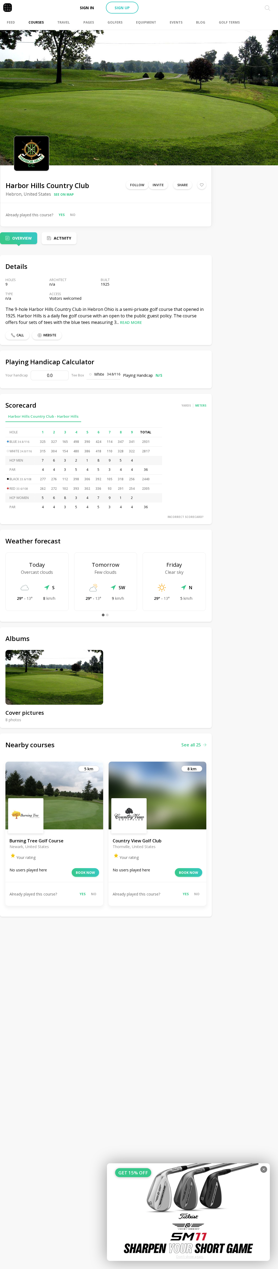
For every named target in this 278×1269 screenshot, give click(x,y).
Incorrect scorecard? (186, 517)
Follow (137, 185)
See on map (64, 194)
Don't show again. (190, 1256)
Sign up (122, 7)
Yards (186, 405)
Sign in (87, 7)
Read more (131, 322)
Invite (158, 185)
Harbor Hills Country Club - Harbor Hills (43, 416)
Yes (62, 214)
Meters (200, 405)
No (72, 214)
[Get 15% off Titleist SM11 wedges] (188, 1212)
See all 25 (191, 745)
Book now (85, 872)
